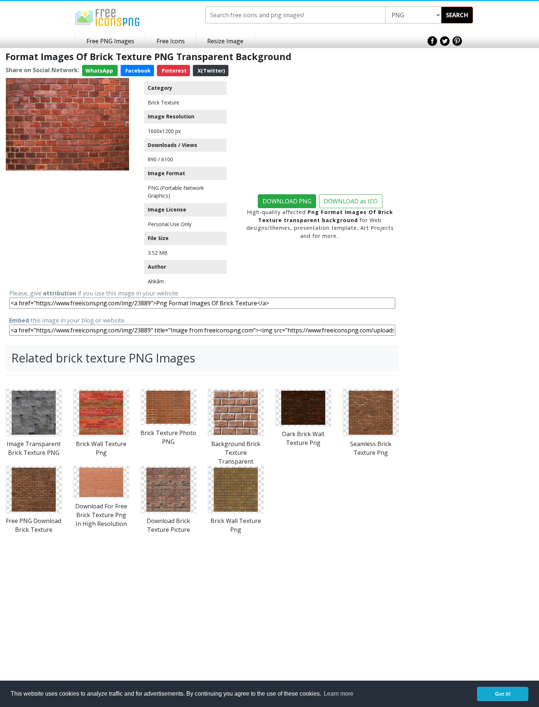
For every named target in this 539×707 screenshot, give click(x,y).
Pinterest (173, 70)
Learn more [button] (338, 694)
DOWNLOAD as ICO (351, 201)
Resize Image (225, 41)
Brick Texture (163, 102)
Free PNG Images (110, 41)
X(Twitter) (210, 70)
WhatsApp (99, 70)
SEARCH (457, 15)
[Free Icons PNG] (107, 17)
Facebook (137, 70)
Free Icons (171, 41)
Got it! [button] (503, 694)
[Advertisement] (67, 225)
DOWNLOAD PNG (287, 201)
